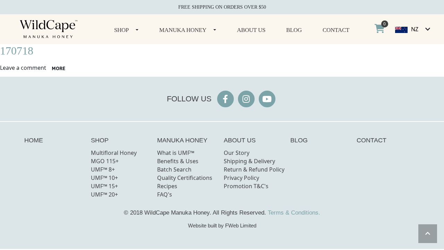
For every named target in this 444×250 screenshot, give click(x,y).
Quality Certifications (184, 178)
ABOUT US (240, 140)
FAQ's (164, 194)
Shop (121, 30)
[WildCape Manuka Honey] (48, 29)
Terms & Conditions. (294, 212)
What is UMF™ (175, 153)
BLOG (299, 140)
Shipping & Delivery (249, 161)
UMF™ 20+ (104, 194)
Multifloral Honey (114, 153)
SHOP (100, 140)
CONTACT (371, 140)
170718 (16, 50)
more (58, 68)
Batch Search (174, 169)
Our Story (236, 153)
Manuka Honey (182, 30)
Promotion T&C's (246, 186)
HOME (33, 140)
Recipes (167, 186)
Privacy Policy (241, 178)
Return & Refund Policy (254, 169)
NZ (414, 29)
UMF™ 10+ (104, 178)
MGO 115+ (105, 161)
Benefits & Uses (177, 161)
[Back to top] (427, 233)
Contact (336, 30)
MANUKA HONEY (182, 140)
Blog (294, 30)
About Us (251, 30)
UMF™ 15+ (104, 186)
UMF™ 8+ (103, 169)
